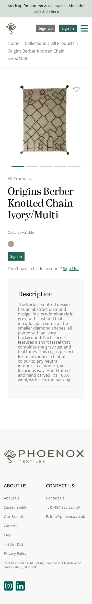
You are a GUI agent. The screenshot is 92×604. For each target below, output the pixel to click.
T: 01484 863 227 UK (63, 507)
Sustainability (15, 507)
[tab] (18, 166)
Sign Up (46, 28)
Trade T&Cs (14, 544)
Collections (35, 43)
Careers (10, 526)
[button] (76, 91)
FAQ (7, 535)
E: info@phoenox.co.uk (65, 517)
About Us (11, 498)
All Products (63, 43)
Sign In (68, 28)
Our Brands (14, 517)
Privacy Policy (15, 553)
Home (13, 43)
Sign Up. (71, 268)
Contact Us (55, 498)
